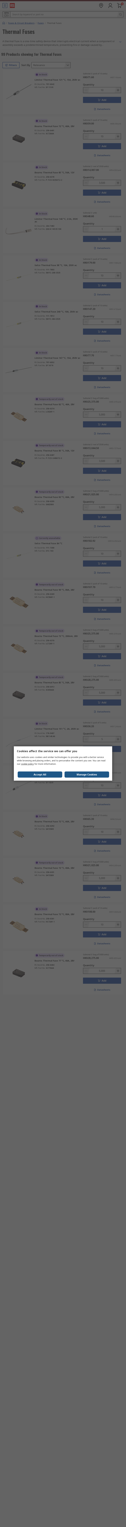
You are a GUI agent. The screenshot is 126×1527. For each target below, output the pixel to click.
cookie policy (27, 763)
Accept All (40, 774)
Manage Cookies (87, 774)
